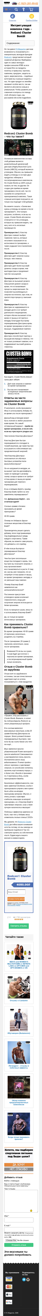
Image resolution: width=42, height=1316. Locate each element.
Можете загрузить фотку (18, 1235)
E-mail (7, 1226)
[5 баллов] (22, 919)
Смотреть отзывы (19, 926)
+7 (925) (27, 3)
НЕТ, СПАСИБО (19, 1169)
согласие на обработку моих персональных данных (19, 904)
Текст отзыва (9, 1189)
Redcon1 (8, 57)
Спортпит (12, 20)
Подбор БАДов (31, 20)
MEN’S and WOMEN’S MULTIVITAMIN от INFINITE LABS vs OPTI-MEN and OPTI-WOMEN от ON (18, 965)
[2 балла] (17, 919)
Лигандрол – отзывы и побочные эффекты (19, 1067)
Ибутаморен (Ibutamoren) (19, 1033)
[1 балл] (15, 919)
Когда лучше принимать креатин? (19, 1138)
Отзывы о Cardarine (19, 1001)
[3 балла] (19, 919)
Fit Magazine (21, 49)
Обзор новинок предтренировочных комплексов (18, 1103)
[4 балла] (21, 919)
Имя (6, 1216)
